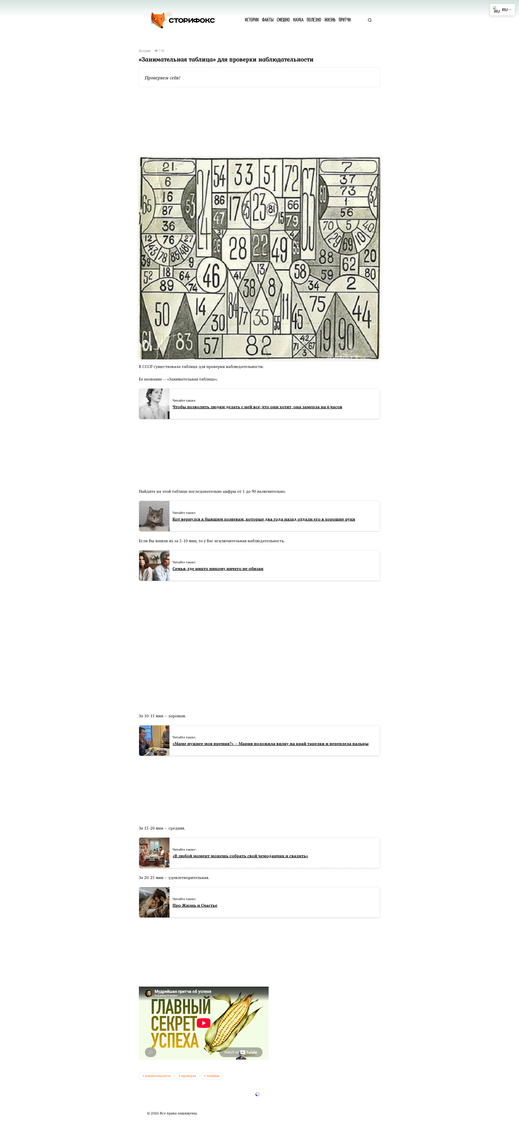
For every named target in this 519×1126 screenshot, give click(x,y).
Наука (298, 20)
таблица (213, 1076)
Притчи (345, 20)
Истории (252, 20)
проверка (188, 1076)
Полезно (314, 20)
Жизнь (330, 20)
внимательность (158, 1076)
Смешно (283, 20)
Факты (267, 20)
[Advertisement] (259, 122)
